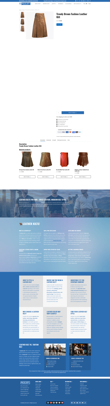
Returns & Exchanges (54, 388)
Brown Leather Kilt (63, 136)
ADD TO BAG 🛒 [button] (27, 176)
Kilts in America (83, 390)
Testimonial (67, 391)
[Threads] (86, 1)
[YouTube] (84, 1)
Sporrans (37, 393)
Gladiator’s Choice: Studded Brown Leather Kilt (82, 170)
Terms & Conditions (54, 387)
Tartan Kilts (37, 386)
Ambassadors (67, 393)
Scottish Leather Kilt (76, 136)
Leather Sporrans (83, 387)
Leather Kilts (38, 389)
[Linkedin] (88, 1)
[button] (87, 3)
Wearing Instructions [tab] (61, 140)
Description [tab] (42, 140)
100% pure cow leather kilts (35, 202)
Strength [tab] (54, 140)
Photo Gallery (67, 390)
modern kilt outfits (57, 240)
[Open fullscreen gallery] (52, 38)
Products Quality (68, 387)
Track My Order (53, 392)
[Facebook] (76, 1)
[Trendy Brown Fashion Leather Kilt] (40, 25)
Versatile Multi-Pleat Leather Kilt (62, 169)
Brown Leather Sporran (84, 391)
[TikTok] (90, 1)
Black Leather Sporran (84, 388)
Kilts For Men (38, 384)
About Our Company (54, 385)
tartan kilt (24, 354)
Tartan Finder (67, 388)
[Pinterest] (82, 1)
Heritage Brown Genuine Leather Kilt (26, 169)
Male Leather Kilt (70, 136)
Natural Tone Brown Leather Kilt (44, 169)
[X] (78, 1)
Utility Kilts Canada (83, 385)
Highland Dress (83, 393)
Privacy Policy (52, 383)
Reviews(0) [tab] (48, 140)
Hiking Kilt (82, 383)
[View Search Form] (84, 3)
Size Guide (67, 385)
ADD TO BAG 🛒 (72, 112)
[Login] (87, 4)
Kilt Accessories (38, 395)
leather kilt (22, 350)
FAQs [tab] (68, 140)
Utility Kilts (37, 387)
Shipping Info (52, 390)
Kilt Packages (38, 391)
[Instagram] (80, 1)
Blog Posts (67, 383)
